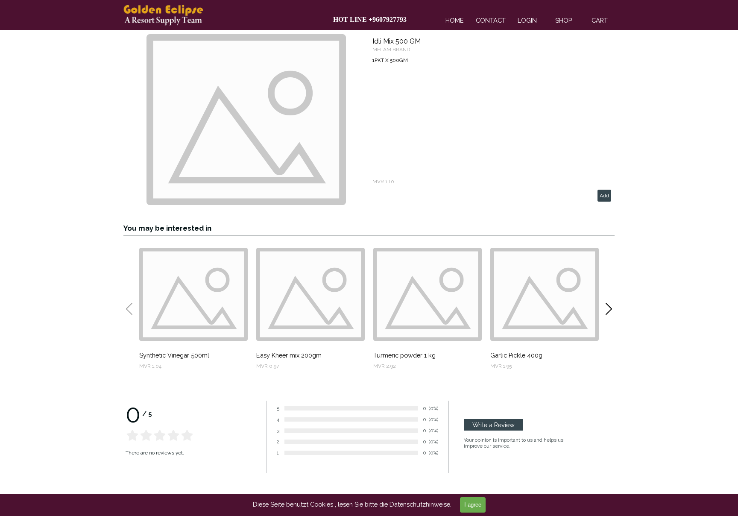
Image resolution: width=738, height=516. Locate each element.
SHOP (563, 20)
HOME (454, 20)
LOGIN (527, 20)
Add (604, 196)
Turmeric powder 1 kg (404, 355)
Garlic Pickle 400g (516, 355)
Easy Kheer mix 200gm (289, 355)
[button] (609, 308)
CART (600, 20)
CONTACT (491, 20)
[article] (369, 119)
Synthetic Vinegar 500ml (174, 355)
